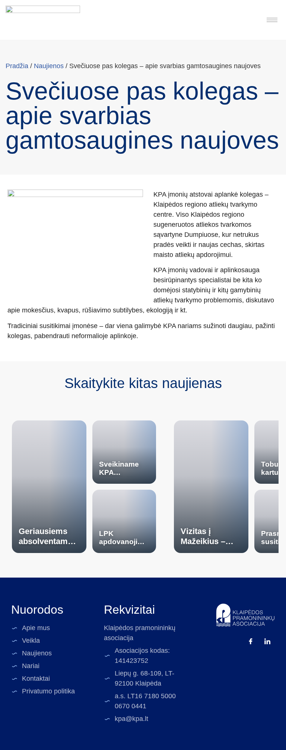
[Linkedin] (267, 641)
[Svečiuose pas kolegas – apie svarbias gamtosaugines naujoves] (75, 240)
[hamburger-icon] (272, 20)
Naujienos (49, 66)
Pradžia (17, 66)
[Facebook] (250, 641)
